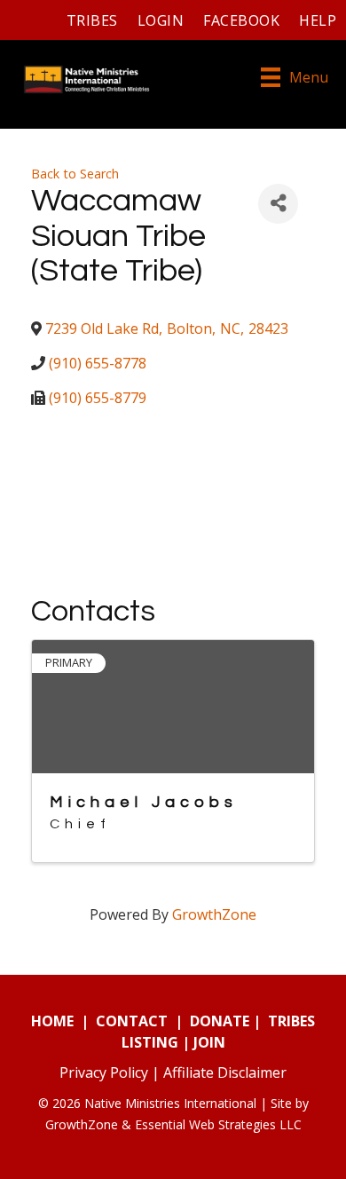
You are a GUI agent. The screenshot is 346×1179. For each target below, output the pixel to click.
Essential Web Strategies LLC (218, 1124)
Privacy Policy (103, 1072)
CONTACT (132, 1021)
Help (317, 20)
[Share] (278, 204)
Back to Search (75, 173)
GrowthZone (214, 914)
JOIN (209, 1042)
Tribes (92, 20)
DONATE (219, 1021)
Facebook (241, 20)
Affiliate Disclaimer (225, 1072)
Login (161, 20)
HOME (52, 1021)
